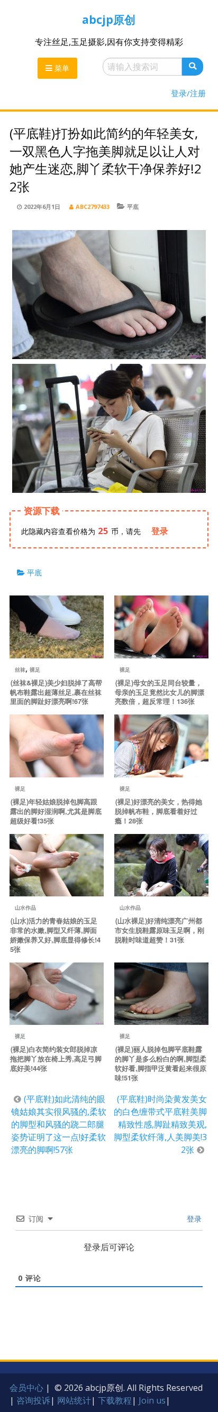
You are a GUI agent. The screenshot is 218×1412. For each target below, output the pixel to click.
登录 (193, 1219)
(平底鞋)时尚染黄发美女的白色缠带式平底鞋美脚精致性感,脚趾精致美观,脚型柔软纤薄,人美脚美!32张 (160, 1124)
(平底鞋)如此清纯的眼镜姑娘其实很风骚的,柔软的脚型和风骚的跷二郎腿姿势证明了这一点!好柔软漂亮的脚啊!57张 (58, 1124)
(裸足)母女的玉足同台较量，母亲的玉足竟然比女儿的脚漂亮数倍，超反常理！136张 (159, 692)
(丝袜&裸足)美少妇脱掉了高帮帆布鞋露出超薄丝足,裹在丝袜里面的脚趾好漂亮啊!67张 (56, 692)
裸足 (35, 669)
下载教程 (115, 1400)
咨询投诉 (33, 1400)
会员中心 (26, 1387)
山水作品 (25, 907)
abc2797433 (93, 206)
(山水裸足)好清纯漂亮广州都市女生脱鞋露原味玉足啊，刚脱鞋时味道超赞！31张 (159, 930)
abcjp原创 (108, 19)
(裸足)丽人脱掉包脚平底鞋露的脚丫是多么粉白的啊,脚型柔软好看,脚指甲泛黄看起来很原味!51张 (160, 1063)
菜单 (60, 68)
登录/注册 (188, 93)
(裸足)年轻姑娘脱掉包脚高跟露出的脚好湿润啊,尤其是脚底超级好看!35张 (56, 811)
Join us (152, 1400)
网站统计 (74, 1400)
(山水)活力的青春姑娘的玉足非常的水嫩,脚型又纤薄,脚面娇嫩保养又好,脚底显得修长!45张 (55, 935)
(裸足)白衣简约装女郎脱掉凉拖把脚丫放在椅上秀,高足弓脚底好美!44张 (56, 1058)
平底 (133, 206)
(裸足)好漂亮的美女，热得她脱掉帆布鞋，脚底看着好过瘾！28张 (158, 811)
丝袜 (20, 669)
